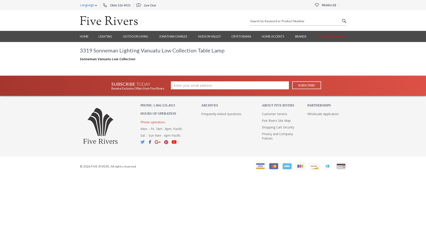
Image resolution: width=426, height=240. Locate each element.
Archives (209, 105)
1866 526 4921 (120, 5)
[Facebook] (149, 142)
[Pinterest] (166, 142)
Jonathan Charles (173, 36)
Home (84, 36)
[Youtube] (174, 142)
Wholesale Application (323, 114)
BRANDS (300, 36)
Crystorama (241, 36)
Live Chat (149, 5)
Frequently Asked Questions (221, 114)
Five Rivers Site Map (276, 120)
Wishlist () (328, 5)
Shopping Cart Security (278, 127)
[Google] (157, 142)
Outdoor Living (135, 36)
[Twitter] (142, 142)
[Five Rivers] (109, 20)
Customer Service (332, 36)
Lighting (105, 36)
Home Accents (273, 36)
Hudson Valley (209, 36)
